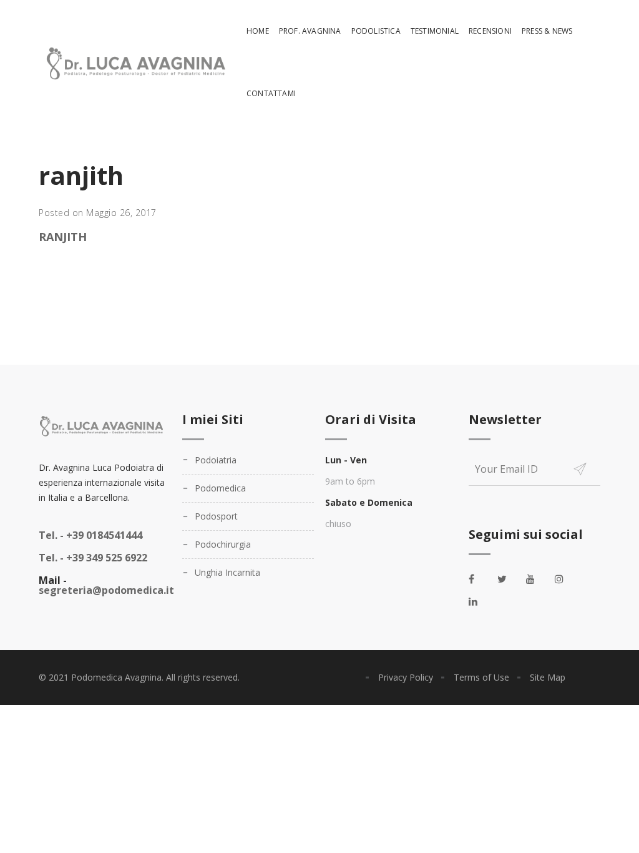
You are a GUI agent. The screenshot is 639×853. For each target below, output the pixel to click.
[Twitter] (508, 579)
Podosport (216, 516)
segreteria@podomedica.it (106, 590)
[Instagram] (566, 579)
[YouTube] (537, 579)
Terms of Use (481, 677)
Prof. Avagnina (310, 31)
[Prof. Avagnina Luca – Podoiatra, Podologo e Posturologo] (134, 62)
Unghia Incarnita (227, 572)
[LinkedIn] (480, 601)
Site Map (547, 677)
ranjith (63, 236)
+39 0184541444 (90, 535)
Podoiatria (216, 460)
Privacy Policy (405, 677)
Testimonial (435, 31)
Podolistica (376, 31)
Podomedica (220, 488)
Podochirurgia (223, 544)
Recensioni (490, 31)
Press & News (547, 31)
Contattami (271, 93)
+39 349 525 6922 (93, 558)
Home (257, 31)
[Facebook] (480, 579)
